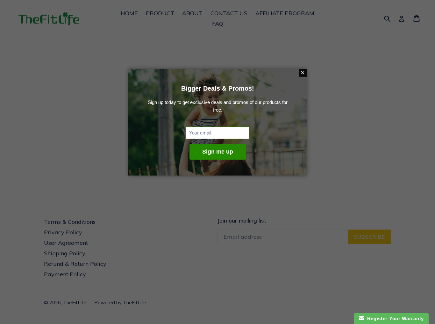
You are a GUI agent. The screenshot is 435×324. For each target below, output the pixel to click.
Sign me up (217, 151)
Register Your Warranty (394, 318)
